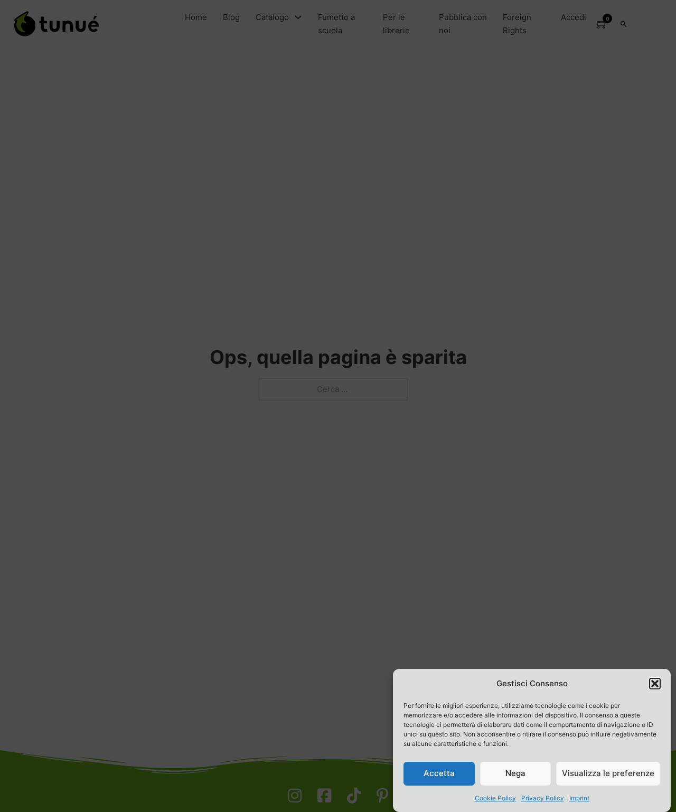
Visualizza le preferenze (608, 773)
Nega (515, 773)
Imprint (579, 798)
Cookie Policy (495, 798)
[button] (655, 683)
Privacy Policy (542, 798)
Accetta (439, 773)
